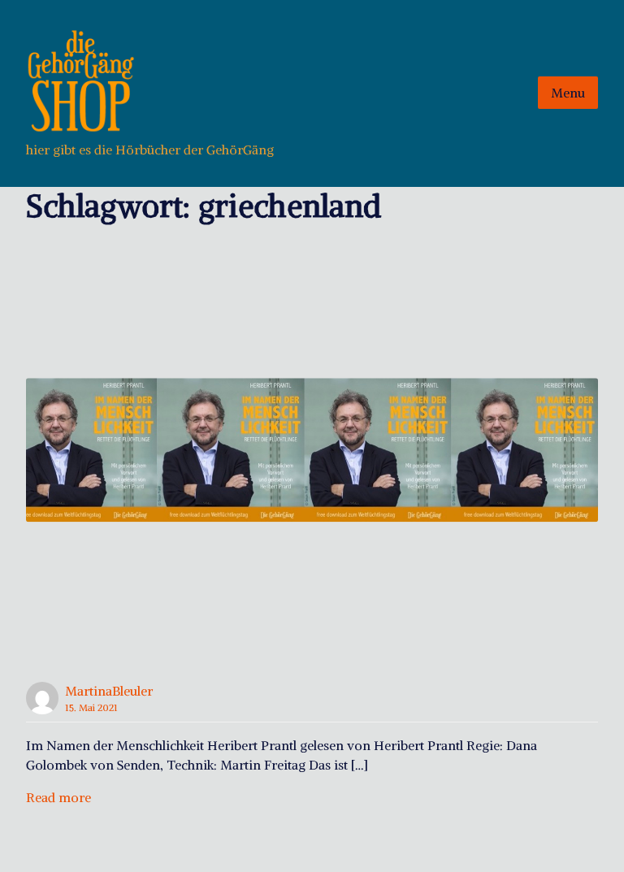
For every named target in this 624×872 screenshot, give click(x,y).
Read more (58, 797)
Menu (568, 93)
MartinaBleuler (109, 691)
